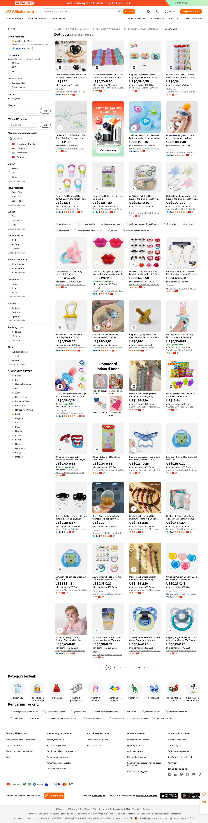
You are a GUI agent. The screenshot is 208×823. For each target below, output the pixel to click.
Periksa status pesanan (178, 751)
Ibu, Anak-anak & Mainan (77, 29)
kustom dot (132, 712)
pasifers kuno (65, 224)
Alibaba (57, 29)
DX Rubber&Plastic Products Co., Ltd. (145, 347)
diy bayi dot (64, 231)
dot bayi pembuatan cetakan (90, 231)
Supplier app (98, 795)
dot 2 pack (36, 718)
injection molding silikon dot (138, 231)
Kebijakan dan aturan (56, 768)
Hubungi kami (133, 745)
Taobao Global (116, 809)
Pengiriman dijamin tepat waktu (61, 751)
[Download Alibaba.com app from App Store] (169, 796)
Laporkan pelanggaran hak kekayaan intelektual (144, 764)
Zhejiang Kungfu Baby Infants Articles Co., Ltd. (145, 213)
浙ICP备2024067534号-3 (182, 818)
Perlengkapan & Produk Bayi (106, 29)
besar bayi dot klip (87, 224)
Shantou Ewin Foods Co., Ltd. (180, 407)
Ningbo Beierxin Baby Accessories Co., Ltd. (145, 148)
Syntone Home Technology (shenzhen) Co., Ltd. (71, 472)
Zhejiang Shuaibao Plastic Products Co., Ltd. (108, 209)
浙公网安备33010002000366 (153, 818)
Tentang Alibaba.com (16, 733)
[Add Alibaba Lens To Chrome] (54, 796)
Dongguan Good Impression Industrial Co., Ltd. (182, 152)
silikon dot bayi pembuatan (106, 712)
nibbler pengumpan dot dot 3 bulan (144, 224)
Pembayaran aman (55, 739)
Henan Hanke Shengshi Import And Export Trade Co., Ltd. (71, 413)
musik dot (190, 224)
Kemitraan (172, 763)
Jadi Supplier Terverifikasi (180, 757)
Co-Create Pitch (14, 745)
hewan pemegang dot (55, 712)
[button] (120, 11)
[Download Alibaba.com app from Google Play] (191, 796)
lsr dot (114, 231)
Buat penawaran (94, 745)
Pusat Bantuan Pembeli (138, 739)
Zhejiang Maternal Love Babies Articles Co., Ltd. (182, 91)
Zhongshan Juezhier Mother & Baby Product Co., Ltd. (145, 407)
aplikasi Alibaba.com (146, 795)
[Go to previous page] (102, 667)
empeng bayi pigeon (94, 718)
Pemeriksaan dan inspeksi (58, 763)
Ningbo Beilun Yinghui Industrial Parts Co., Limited (145, 284)
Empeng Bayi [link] (170, 29)
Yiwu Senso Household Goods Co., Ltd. (108, 291)
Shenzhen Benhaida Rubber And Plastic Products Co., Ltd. (182, 209)
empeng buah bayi (165, 718)
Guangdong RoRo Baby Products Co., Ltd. (71, 347)
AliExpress (60, 809)
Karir (8, 757)
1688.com (72, 809)
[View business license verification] (131, 818)
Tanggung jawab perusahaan (19, 751)
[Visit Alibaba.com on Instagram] (188, 774)
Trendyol (136, 809)
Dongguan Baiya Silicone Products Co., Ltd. (71, 91)
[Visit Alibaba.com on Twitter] (181, 774)
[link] (204, 794)
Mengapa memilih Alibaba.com (20, 739)
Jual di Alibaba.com (177, 739)
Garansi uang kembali (56, 745)
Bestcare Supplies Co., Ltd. (68, 209)
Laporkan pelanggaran (137, 771)
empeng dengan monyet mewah (63, 718)
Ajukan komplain (135, 751)
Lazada (104, 809)
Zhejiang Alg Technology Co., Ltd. (108, 88)
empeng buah (118, 718)
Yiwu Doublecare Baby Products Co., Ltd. (108, 347)
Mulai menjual (174, 745)
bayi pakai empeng (140, 718)
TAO (128, 809)
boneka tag (172, 224)
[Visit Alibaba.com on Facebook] (169, 774)
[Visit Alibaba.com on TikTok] (200, 774)
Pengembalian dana (136, 757)
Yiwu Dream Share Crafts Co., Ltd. (182, 350)
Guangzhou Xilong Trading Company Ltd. (182, 288)
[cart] (158, 12)
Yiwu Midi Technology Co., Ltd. (69, 148)
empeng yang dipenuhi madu (25, 712)
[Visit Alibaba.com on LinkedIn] (175, 774)
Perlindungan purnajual (57, 757)
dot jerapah (18, 718)
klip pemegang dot (112, 224)
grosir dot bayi (80, 712)
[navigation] (29, 348)
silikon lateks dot (152, 712)
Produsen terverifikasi (97, 739)
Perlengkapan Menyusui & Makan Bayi (142, 29)
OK (45, 111)
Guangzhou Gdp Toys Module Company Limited (71, 284)
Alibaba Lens (23, 795)
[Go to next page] (151, 667)
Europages (148, 809)
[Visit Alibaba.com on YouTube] (194, 774)
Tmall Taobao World (89, 809)
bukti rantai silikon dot (178, 712)
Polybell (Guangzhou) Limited (143, 88)
